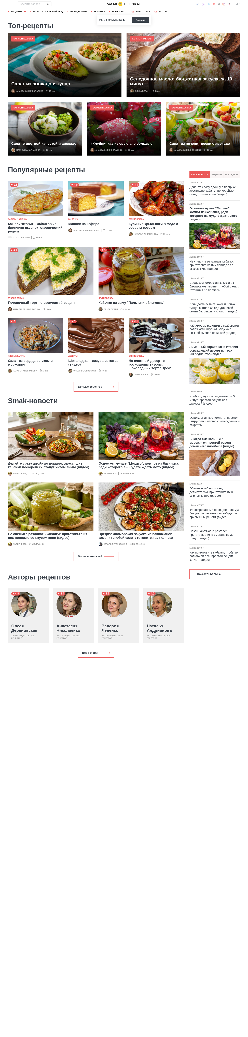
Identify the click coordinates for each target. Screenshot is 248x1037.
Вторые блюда (16, 298)
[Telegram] (208, 4)
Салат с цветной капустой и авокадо (43, 143)
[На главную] (124, 4)
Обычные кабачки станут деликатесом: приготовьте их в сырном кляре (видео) (211, 492)
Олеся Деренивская (84, 371)
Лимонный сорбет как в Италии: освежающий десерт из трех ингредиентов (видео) (213, 350)
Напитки (99, 11)
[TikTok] (229, 4)
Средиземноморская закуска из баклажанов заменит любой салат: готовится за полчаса (136, 536)
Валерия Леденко (110, 628)
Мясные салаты (16, 356)
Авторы (163, 11)
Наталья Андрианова (28, 150)
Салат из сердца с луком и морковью (30, 362)
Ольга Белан (142, 91)
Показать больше (209, 574)
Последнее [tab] (231, 174)
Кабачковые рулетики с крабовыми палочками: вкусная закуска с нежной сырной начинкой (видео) (214, 329)
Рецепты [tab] (217, 174)
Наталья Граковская (115, 544)
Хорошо (140, 20)
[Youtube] (214, 4)
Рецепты (16, 11)
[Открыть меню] (10, 4)
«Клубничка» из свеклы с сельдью (121, 143)
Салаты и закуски (23, 39)
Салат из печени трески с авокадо (199, 143)
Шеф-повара (143, 11)
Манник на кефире (83, 224)
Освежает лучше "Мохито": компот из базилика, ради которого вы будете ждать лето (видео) (139, 465)
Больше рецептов (90, 386)
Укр (238, 4)
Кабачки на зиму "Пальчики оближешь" (131, 303)
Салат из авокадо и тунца (40, 83)
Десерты (73, 356)
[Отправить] (48, 4)
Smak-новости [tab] (199, 174)
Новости (118, 11)
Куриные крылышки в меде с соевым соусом (153, 225)
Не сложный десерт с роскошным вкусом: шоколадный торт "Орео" (150, 364)
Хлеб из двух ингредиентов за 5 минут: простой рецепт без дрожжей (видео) (212, 400)
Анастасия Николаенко (29, 91)
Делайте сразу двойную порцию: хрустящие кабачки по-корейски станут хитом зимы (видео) (48, 465)
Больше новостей (90, 556)
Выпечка (73, 219)
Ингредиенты (78, 11)
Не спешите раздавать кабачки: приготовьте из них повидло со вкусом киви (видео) (47, 536)
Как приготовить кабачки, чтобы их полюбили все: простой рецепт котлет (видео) (213, 556)
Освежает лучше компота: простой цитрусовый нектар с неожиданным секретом (214, 421)
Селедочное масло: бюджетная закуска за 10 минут (181, 82)
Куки (122, 19)
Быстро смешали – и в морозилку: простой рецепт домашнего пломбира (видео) (211, 442)
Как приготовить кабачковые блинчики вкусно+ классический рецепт (35, 227)
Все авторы (90, 652)
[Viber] (203, 4)
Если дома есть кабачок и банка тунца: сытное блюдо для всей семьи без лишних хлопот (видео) (213, 307)
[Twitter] (219, 4)
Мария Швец (20, 474)
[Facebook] (197, 4)
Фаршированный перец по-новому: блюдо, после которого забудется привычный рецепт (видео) (214, 513)
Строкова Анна (21, 238)
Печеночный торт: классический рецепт (41, 303)
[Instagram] (223, 4)
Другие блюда (136, 219)
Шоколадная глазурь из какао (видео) (93, 362)
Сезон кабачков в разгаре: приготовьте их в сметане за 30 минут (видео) (211, 534)
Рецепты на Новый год (48, 11)
